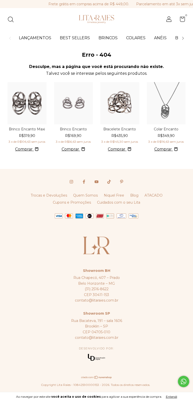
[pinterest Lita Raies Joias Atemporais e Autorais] (122, 182)
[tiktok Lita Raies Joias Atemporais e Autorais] (109, 182)
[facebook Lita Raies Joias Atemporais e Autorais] (84, 182)
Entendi (171, 396)
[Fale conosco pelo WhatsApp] (183, 381)
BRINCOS (108, 37)
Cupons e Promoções (72, 202)
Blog (134, 195)
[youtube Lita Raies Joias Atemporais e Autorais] (96, 182)
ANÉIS (160, 37)
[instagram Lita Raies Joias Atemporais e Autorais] (71, 182)
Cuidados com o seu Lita (118, 202)
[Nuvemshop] (96, 377)
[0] (180, 20)
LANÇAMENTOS (35, 37)
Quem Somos (85, 195)
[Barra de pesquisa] (12, 20)
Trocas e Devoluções (49, 195)
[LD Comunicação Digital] (96, 358)
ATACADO (153, 195)
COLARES (136, 37)
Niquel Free (114, 195)
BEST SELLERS (75, 37)
